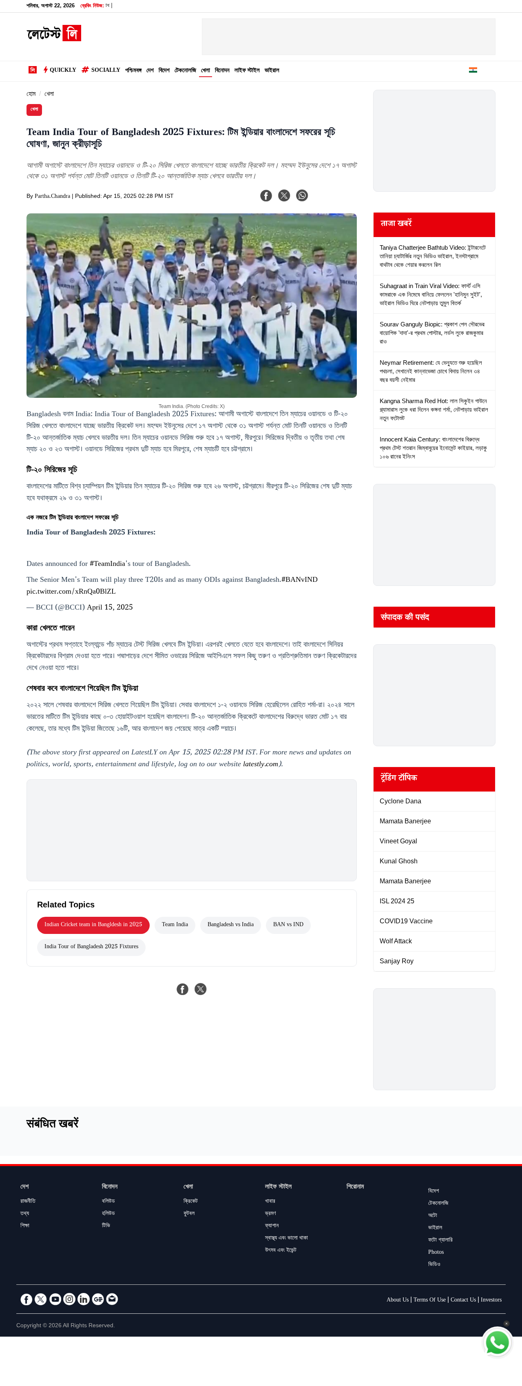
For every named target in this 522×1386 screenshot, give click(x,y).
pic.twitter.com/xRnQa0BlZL (71, 592)
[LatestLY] (54, 39)
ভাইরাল (272, 71)
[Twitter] (41, 1299)
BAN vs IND (288, 925)
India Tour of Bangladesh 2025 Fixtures (91, 947)
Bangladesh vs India (231, 925)
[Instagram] (69, 1299)
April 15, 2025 (110, 608)
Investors (491, 1300)
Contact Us (463, 1300)
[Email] (112, 1299)
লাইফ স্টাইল (247, 71)
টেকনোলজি (185, 71)
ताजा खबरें (396, 224)
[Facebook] (266, 195)
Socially (105, 71)
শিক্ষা (24, 1226)
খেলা (205, 71)
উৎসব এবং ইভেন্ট (280, 1250)
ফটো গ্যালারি (440, 1240)
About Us (398, 1300)
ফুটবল (189, 1214)
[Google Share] (334, 200)
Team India (175, 925)
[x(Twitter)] (284, 195)
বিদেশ (164, 71)
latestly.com (260, 765)
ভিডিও (434, 1265)
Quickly (63, 71)
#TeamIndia (107, 564)
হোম (31, 95)
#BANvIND (299, 580)
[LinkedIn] (83, 1299)
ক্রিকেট (191, 1202)
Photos (436, 1253)
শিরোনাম (355, 1187)
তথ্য (24, 1214)
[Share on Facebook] (183, 989)
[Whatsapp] (302, 195)
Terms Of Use (430, 1300)
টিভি (106, 1226)
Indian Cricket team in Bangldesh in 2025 (93, 925)
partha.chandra (52, 197)
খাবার (270, 1202)
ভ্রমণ (270, 1214)
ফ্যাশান (272, 1226)
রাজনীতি (27, 1202)
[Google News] (98, 1299)
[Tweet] (201, 989)
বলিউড (108, 1202)
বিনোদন (222, 71)
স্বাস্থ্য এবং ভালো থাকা (286, 1238)
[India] (473, 71)
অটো (432, 1216)
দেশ (150, 71)
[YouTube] (55, 1299)
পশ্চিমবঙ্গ (133, 71)
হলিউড (108, 1214)
